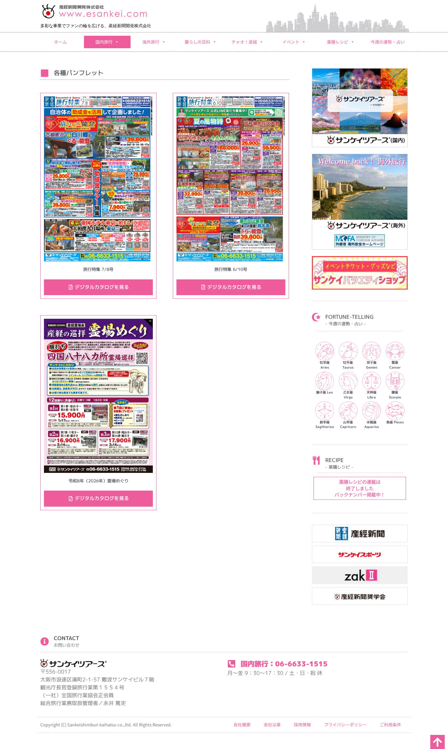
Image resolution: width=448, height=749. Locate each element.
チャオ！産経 (244, 42)
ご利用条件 (390, 724)
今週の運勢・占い (388, 42)
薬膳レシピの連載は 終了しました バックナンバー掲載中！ (360, 488)
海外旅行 (150, 42)
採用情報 (302, 724)
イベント (290, 42)
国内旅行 (103, 42)
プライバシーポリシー (345, 724)
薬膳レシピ (337, 42)
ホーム (60, 42)
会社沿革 (272, 724)
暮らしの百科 (197, 42)
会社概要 (242, 724)
